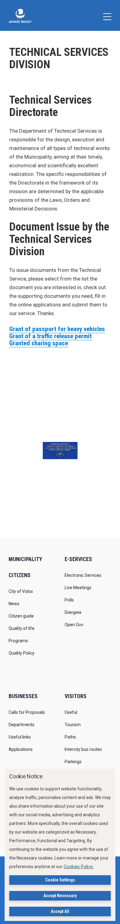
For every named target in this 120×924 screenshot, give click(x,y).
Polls (69, 599)
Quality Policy (21, 653)
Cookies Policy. (79, 866)
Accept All (60, 911)
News (14, 603)
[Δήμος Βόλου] (20, 15)
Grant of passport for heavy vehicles (57, 329)
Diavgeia (73, 612)
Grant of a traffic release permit (50, 336)
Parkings (73, 761)
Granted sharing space (38, 343)
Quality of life (21, 628)
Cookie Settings (60, 879)
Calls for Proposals (27, 712)
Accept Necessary (60, 895)
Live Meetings (78, 587)
